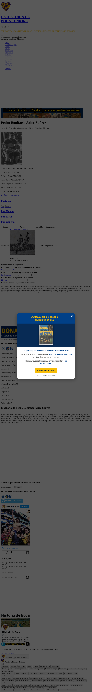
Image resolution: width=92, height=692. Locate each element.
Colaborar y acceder (46, 370)
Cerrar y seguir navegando (46, 375)
